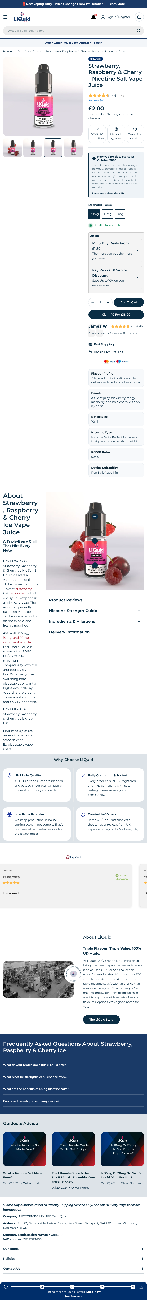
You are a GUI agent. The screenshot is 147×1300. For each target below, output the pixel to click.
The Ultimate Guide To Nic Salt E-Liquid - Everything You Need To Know (73, 1177)
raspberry (16, 593)
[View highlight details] (95, 516)
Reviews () (96, 100)
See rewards (74, 1296)
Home (7, 51)
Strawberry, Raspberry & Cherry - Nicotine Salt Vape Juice (115, 75)
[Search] (138, 30)
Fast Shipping (104, 344)
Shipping (112, 114)
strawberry (24, 589)
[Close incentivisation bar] (141, 1287)
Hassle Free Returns (108, 352)
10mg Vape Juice (29, 51)
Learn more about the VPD (108, 193)
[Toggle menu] (5, 17)
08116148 (57, 1234)
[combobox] (73, 30)
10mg (108, 214)
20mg (94, 214)
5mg (120, 214)
